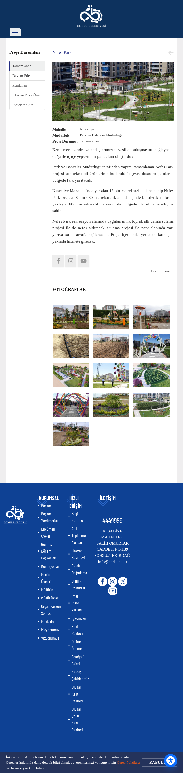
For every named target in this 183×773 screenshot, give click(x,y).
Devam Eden (22, 75)
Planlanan (19, 85)
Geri (154, 271)
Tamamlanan (21, 66)
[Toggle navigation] (15, 32)
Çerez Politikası (128, 762)
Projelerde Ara (23, 105)
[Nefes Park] (113, 91)
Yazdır (169, 271)
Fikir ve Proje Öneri (27, 95)
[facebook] (58, 261)
